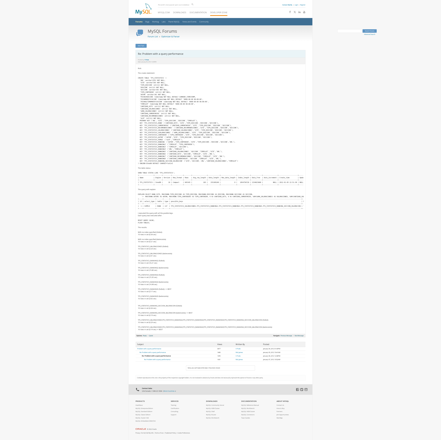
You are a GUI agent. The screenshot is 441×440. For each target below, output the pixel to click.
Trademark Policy (170, 433)
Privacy (138, 433)
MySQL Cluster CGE (142, 418)
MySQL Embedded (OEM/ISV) (146, 421)
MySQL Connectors (247, 415)
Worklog (155, 22)
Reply (145, 336)
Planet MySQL (174, 22)
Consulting (174, 411)
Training (173, 405)
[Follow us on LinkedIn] (299, 12)
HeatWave (139, 405)
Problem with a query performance (149, 349)
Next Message (299, 336)
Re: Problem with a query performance (153, 352)
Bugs (147, 22)
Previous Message (286, 336)
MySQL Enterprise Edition (144, 408)
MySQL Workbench (212, 418)
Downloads (179, 12)
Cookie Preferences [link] (183, 433)
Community (204, 22)
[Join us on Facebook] (289, 12)
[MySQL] (143, 9)
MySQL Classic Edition (143, 415)
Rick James (239, 352)
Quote (151, 336)
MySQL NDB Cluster (213, 408)
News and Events (189, 22)
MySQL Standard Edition (144, 411)
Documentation (198, 12)
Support (173, 415)
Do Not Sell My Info (147, 433)
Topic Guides (245, 418)
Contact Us (280, 405)
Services (174, 401)
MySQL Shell (210, 411)
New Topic (141, 46)
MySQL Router (211, 415)
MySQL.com (164, 12)
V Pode (238, 349)
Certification (175, 408)
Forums (139, 21)
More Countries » (169, 391)
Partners (279, 411)
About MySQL (283, 401)
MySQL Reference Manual (250, 405)
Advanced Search (369, 34)
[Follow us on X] (294, 12)
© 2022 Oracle (152, 429)
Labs (163, 22)
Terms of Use (159, 433)
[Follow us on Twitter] (302, 390)
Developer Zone (218, 12)
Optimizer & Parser (170, 36)
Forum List (153, 36)
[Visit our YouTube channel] (303, 12)
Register (302, 5)
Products (140, 401)
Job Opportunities (283, 415)
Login (296, 5)
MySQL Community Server (215, 405)
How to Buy (281, 408)
